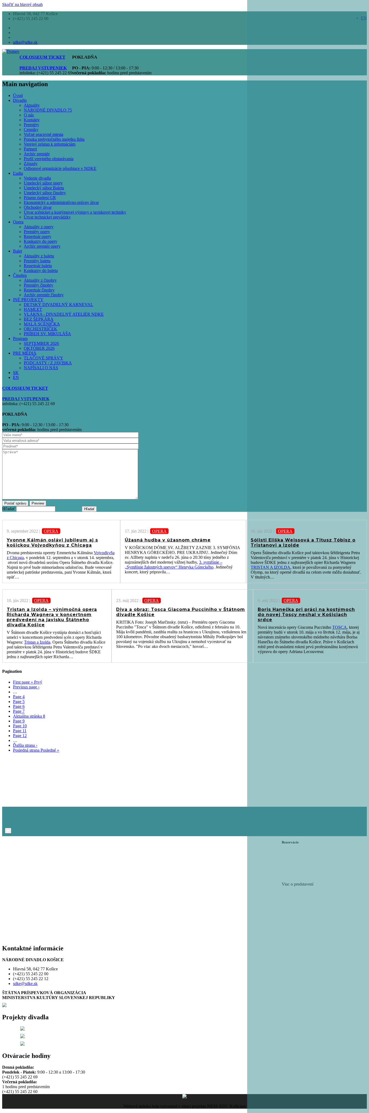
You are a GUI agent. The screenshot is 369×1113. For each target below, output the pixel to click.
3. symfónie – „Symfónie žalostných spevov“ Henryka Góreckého (173, 564)
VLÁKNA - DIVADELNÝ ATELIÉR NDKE (64, 314)
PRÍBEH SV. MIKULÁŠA (47, 333)
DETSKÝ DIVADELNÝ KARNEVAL (58, 304)
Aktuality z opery (38, 226)
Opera (18, 222)
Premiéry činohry (38, 285)
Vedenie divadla (37, 178)
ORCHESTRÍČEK (40, 329)
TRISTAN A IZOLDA (270, 567)
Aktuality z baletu (39, 256)
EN (16, 377)
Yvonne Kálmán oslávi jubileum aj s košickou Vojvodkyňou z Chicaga (52, 542)
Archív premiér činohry (44, 294)
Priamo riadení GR (40, 197)
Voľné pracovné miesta (43, 134)
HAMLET (33, 309)
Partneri (30, 149)
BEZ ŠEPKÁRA (38, 319)
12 (20, 735)
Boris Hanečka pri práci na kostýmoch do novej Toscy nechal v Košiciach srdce (306, 614)
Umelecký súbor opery (43, 183)
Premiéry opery (37, 231)
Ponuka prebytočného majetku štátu (54, 139)
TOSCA (339, 627)
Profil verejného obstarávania (48, 158)
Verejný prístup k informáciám (49, 144)
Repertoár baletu (38, 265)
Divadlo (20, 100)
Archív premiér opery (42, 246)
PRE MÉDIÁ (24, 353)
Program (20, 338)
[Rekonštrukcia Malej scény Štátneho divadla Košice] (22, 1029)
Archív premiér (37, 154)
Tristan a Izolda (37, 642)
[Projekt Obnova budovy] (22, 1036)
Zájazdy (31, 163)
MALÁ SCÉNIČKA (42, 324)
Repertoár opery (37, 236)
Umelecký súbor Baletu (44, 188)
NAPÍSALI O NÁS (41, 367)
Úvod (18, 95)
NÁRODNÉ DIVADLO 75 (48, 110)
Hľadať (8, 508)
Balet (17, 251)
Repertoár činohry (39, 290)
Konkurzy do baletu (41, 270)
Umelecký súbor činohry (45, 192)
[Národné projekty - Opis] (22, 1044)
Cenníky (31, 129)
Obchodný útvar (38, 207)
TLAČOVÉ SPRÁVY (43, 358)
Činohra (20, 275)
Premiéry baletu (37, 260)
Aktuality (32, 105)
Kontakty (32, 119)
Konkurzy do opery (40, 241)
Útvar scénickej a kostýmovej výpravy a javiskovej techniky (75, 212)
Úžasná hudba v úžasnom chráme (168, 540)
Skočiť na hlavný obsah (22, 4)
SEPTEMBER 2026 (41, 343)
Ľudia (18, 173)
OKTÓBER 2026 (39, 348)
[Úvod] (10, 51)
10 (20, 726)
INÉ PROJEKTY (28, 299)
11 (19, 730)
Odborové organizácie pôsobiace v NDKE (60, 168)
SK (16, 372)
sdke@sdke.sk (25, 42)
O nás (29, 115)
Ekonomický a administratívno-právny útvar (61, 202)
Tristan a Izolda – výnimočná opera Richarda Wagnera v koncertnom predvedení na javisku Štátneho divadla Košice (52, 617)
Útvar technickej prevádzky (47, 217)
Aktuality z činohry (40, 280)
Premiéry (31, 124)
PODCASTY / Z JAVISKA (48, 363)
